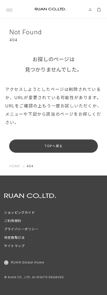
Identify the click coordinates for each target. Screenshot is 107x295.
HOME (14, 166)
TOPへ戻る (53, 146)
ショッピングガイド (19, 212)
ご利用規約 (12, 221)
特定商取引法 (14, 238)
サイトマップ (14, 246)
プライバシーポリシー (21, 229)
